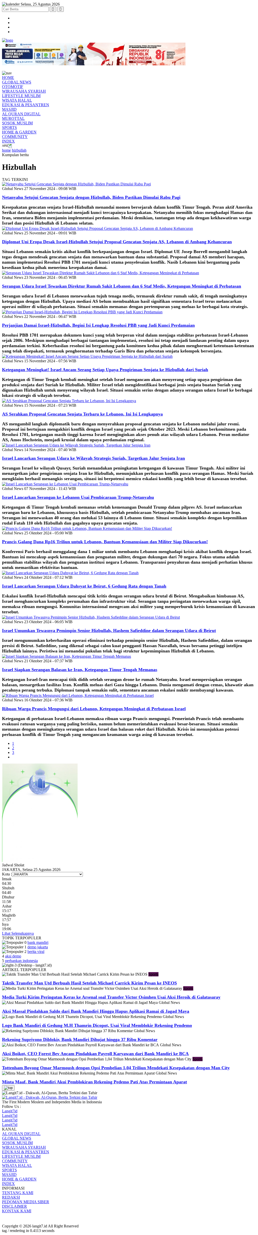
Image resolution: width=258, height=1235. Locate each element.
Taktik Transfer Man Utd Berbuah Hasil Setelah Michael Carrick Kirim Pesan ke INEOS (89, 982)
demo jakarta (37, 947)
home (6, 150)
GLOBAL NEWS (16, 82)
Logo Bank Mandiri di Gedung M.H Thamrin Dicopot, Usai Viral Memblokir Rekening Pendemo (97, 1025)
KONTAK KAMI (16, 1211)
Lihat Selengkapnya (18, 933)
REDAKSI (11, 1197)
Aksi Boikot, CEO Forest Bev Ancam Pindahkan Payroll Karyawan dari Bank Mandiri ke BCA (95, 1053)
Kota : (7, 874)
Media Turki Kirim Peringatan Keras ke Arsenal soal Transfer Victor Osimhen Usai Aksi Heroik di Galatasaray (111, 997)
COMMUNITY (15, 136)
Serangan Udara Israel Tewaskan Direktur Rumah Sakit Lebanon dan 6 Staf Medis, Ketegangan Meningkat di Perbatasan (121, 286)
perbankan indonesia (21, 960)
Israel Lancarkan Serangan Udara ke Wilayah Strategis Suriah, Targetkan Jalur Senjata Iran (93, 458)
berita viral (35, 951)
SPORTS (9, 127)
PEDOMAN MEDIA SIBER (25, 1202)
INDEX (8, 141)
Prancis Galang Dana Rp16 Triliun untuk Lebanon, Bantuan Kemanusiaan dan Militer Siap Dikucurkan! (105, 541)
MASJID (9, 109)
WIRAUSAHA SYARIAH (24, 91)
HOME (8, 77)
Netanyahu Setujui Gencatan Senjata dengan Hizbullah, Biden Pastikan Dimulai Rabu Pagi (91, 197)
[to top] (8, 1088)
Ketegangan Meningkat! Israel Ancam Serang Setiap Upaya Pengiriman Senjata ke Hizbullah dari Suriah (105, 369)
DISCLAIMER (14, 1206)
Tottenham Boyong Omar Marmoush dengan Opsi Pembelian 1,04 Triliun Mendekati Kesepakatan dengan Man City (116, 1067)
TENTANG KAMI (17, 1193)
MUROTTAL (13, 118)
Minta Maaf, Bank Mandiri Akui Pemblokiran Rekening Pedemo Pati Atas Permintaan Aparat (94, 1081)
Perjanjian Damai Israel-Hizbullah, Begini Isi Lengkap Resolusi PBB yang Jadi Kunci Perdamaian (98, 325)
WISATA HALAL (17, 100)
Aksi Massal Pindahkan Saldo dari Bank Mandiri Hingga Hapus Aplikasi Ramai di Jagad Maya (95, 1011)
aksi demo (13, 956)
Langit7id (9, 1111)
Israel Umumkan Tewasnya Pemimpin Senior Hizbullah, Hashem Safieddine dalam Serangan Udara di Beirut (109, 630)
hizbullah (19, 150)
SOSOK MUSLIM (17, 123)
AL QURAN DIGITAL (21, 114)
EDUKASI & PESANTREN (25, 105)
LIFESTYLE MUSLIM (21, 96)
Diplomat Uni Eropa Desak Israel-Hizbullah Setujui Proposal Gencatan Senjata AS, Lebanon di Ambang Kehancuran (117, 241)
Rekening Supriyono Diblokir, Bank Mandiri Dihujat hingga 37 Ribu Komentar (79, 1039)
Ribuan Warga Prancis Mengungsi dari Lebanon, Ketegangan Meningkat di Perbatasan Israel (94, 708)
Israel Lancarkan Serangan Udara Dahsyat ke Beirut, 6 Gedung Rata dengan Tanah (84, 586)
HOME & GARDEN (19, 132)
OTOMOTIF (12, 87)
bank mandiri (37, 942)
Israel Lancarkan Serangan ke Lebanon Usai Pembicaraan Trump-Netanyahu (78, 497)
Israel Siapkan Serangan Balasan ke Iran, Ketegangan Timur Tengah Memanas (79, 669)
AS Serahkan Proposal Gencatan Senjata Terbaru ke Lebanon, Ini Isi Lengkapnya (82, 414)
